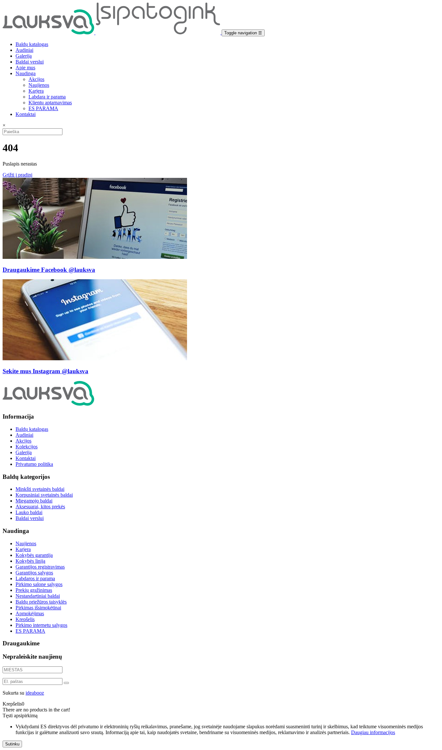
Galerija (24, 56)
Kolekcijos (27, 446)
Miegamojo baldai (34, 500)
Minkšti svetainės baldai (40, 489)
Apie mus (25, 67)
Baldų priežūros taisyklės (41, 602)
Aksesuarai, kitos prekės (40, 506)
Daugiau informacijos (373, 732)
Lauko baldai (29, 512)
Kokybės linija (30, 561)
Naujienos (38, 85)
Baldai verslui (30, 61)
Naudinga (26, 73)
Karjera (36, 91)
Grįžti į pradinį (17, 175)
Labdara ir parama (47, 96)
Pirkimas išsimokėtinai (38, 607)
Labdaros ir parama (35, 578)
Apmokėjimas (30, 613)
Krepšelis (25, 619)
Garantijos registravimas (40, 567)
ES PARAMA (43, 108)
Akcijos (36, 79)
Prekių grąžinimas (34, 590)
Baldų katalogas (32, 44)
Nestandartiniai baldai (38, 596)
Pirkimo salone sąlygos (39, 584)
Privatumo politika (34, 464)
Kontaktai (26, 114)
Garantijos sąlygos (34, 572)
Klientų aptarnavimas (50, 102)
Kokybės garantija (34, 555)
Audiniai (24, 50)
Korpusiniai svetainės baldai (44, 495)
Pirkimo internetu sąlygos (41, 625)
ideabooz (35, 693)
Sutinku (12, 744)
